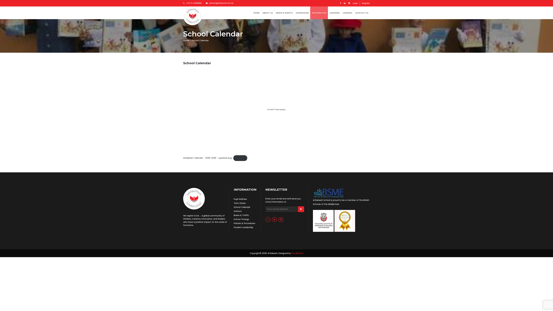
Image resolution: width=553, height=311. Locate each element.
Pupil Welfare (240, 199)
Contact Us (361, 13)
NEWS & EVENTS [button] (284, 13)
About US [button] (267, 13)
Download (240, 158)
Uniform (238, 211)
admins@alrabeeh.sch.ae (221, 3)
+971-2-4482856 (194, 3)
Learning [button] (334, 13)
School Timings (241, 219)
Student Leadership (243, 227)
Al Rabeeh (273, 253)
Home (256, 13)
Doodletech (297, 253)
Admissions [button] (302, 13)
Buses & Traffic (241, 215)
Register (366, 3)
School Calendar (242, 207)
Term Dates (240, 203)
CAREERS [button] (347, 13)
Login (355, 3)
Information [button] (319, 13)
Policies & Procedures (244, 223)
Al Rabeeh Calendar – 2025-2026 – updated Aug (207, 158)
